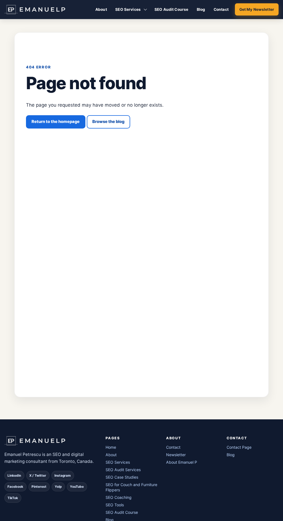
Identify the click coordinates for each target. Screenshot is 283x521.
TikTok (12, 498)
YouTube (77, 487)
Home (111, 447)
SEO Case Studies (122, 477)
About (101, 9)
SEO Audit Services (123, 469)
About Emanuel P (181, 462)
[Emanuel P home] (50, 440)
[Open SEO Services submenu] (145, 9)
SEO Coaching (119, 497)
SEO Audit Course (171, 9)
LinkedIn (14, 476)
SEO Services (128, 9)
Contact (221, 9)
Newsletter (176, 454)
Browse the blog (108, 121)
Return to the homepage (56, 121)
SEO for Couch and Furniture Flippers (131, 487)
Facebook (15, 487)
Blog (201, 9)
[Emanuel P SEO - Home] (34, 9)
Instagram (62, 476)
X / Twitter (37, 476)
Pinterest (39, 487)
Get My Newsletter (256, 9)
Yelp (58, 487)
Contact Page (239, 447)
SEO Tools (115, 504)
